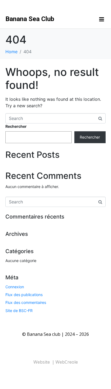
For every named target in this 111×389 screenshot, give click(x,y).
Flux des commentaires (25, 302)
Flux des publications (24, 294)
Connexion (14, 286)
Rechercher (16, 126)
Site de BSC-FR (19, 310)
